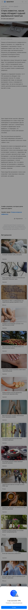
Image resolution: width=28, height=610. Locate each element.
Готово (14, 607)
